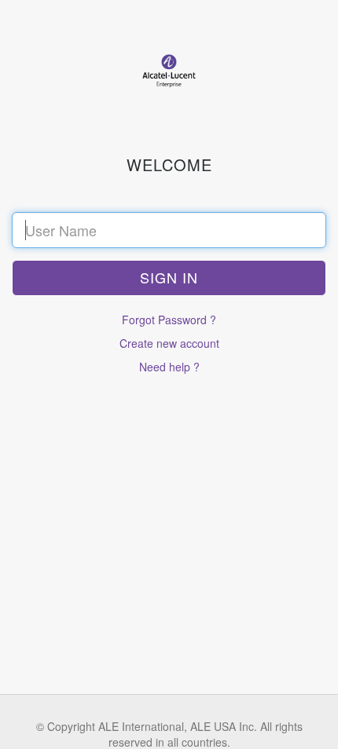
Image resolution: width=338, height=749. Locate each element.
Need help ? (169, 366)
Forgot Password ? (169, 319)
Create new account (169, 343)
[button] (169, 278)
